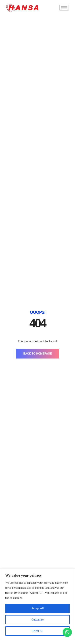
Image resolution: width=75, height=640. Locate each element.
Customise (37, 619)
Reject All (37, 630)
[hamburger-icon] (64, 8)
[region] (37, 604)
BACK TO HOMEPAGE (37, 353)
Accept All (37, 608)
